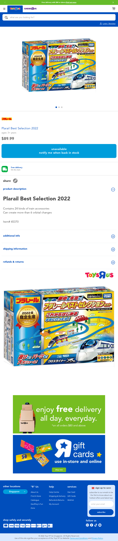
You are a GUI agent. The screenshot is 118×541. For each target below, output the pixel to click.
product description (14, 188)
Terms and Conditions (79, 538)
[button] (5, 2)
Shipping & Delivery (57, 496)
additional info (11, 235)
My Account (54, 504)
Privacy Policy (97, 538)
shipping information (15, 248)
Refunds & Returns (56, 500)
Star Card (71, 492)
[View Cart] (114, 8)
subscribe (101, 512)
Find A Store (36, 496)
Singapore (14, 491)
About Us (34, 492)
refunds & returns (13, 261)
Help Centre (54, 492)
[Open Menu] (4, 8)
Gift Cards (71, 496)
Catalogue (35, 500)
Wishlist (70, 500)
